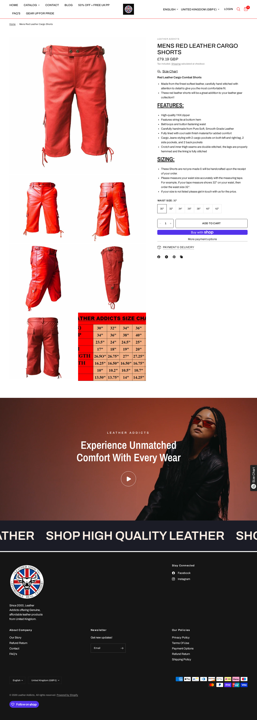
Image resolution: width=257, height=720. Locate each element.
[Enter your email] (122, 648)
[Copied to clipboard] (182, 257)
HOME (13, 5)
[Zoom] (138, 45)
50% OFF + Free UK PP (93, 5)
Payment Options (183, 648)
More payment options (202, 239)
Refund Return (18, 643)
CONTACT (52, 5)
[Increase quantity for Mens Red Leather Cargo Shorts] (170, 223)
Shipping (176, 63)
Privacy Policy (181, 637)
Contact (14, 648)
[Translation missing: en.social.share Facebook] (159, 257)
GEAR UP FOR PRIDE (40, 13)
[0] (245, 9)
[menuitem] (15, 5)
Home (12, 24)
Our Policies (181, 630)
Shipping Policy (181, 659)
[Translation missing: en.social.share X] (167, 257)
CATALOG (30, 5)
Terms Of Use (180, 643)
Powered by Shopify (67, 695)
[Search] (238, 9)
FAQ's (16, 13)
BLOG (69, 5)
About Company (20, 630)
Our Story (15, 637)
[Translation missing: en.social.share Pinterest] (175, 257)
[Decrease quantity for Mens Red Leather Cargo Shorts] (160, 223)
